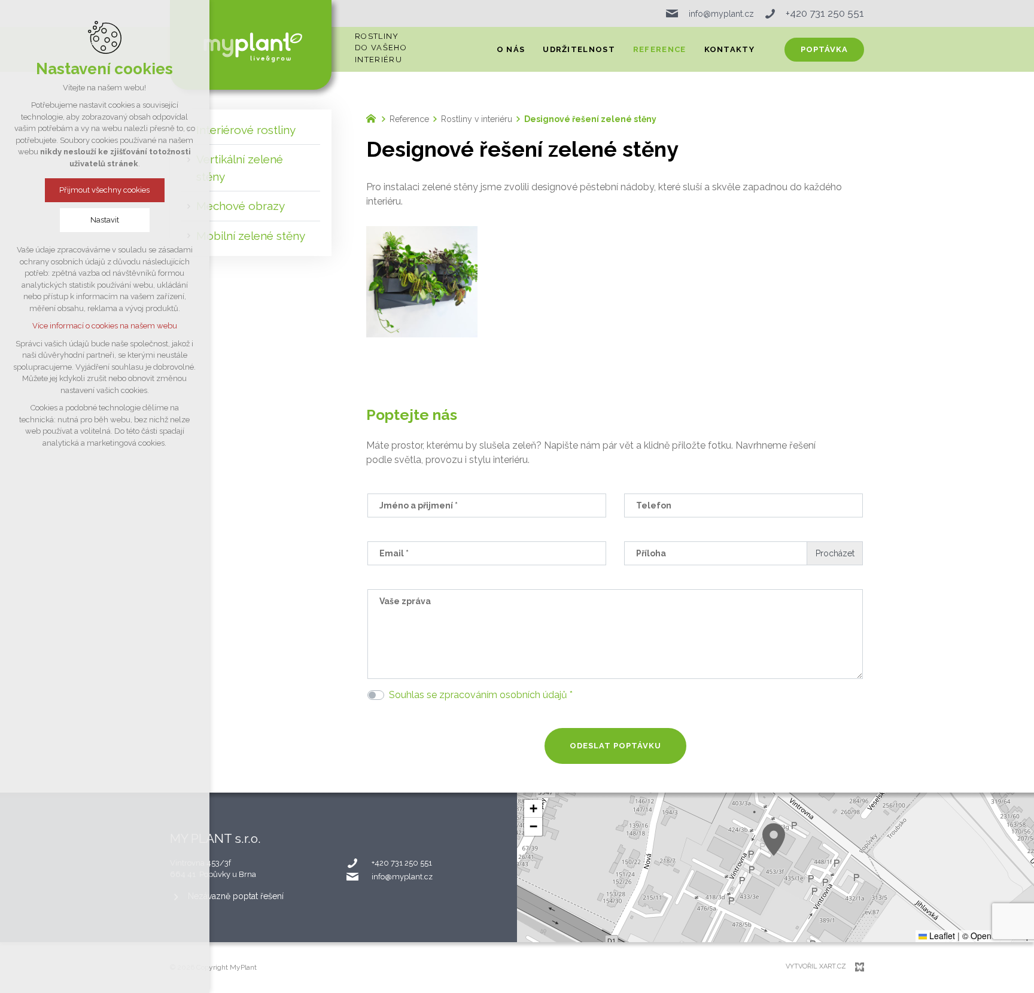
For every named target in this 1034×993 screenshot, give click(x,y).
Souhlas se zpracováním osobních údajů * (481, 694)
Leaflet (941, 936)
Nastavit (104, 219)
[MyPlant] (374, 117)
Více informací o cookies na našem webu (104, 325)
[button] (773, 839)
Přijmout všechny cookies (105, 189)
